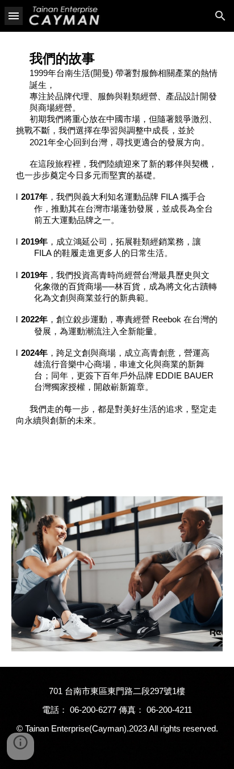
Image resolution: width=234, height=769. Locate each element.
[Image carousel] (117, 573)
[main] (117, 238)
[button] (13, 15)
